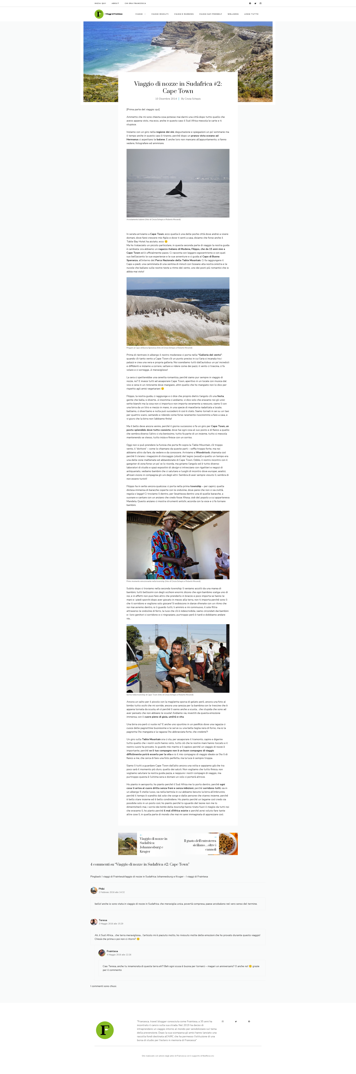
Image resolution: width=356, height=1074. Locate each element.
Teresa (103, 920)
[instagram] (260, 3)
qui (157, 109)
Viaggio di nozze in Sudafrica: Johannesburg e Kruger (153, 845)
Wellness (233, 14)
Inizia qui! (100, 3)
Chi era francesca (135, 3)
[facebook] (250, 3)
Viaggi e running (184, 14)
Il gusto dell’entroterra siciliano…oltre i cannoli (200, 845)
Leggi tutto (251, 14)
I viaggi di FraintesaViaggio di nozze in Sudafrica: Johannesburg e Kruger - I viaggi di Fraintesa (155, 876)
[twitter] (255, 3)
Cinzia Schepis (193, 98)
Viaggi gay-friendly (210, 14)
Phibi (101, 888)
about (115, 3)
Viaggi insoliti (160, 14)
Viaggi (139, 14)
